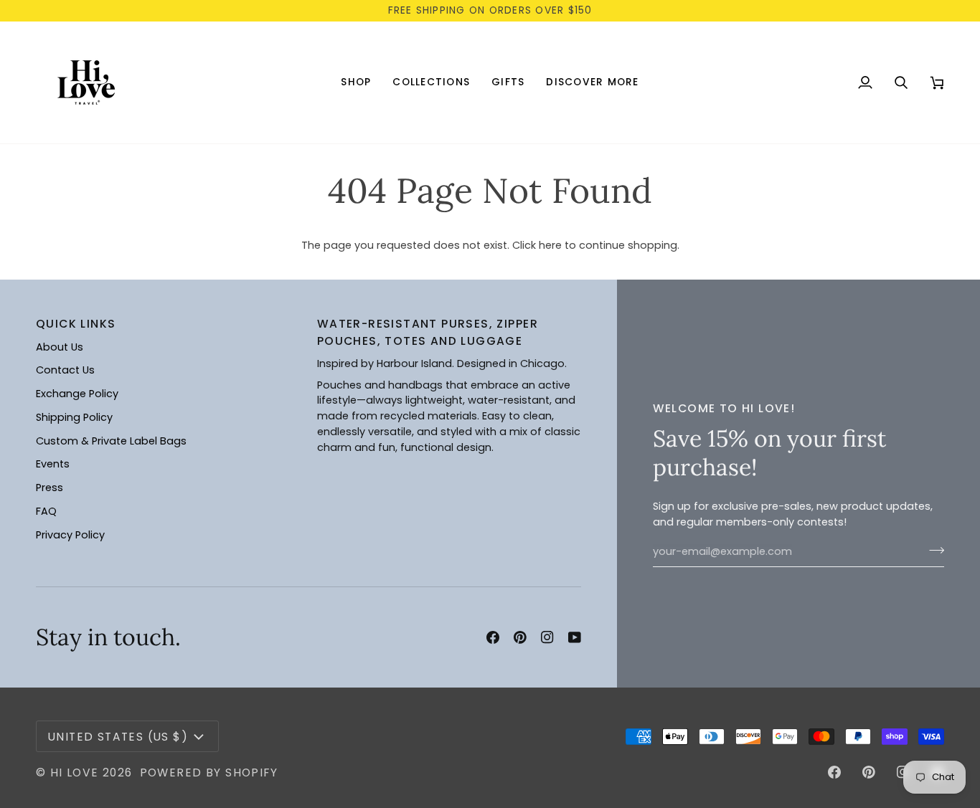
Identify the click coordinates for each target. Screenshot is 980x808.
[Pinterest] (520, 637)
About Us (59, 347)
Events (53, 464)
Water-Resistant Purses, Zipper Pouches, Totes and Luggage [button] (427, 332)
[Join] (932, 549)
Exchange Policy (77, 393)
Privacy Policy (70, 535)
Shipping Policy (74, 417)
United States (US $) (118, 736)
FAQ (46, 511)
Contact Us (65, 370)
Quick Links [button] (76, 323)
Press (49, 487)
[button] (356, 82)
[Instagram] (547, 637)
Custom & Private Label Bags (111, 441)
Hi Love (74, 772)
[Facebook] (492, 637)
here (550, 245)
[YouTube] (574, 637)
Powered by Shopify (209, 772)
